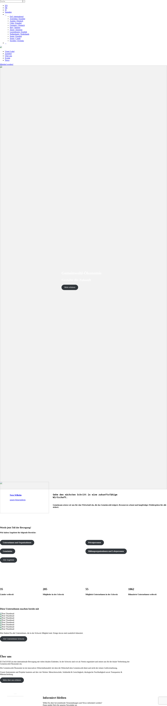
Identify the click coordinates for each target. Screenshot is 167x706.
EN (6, 6)
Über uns (8, 56)
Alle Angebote (8, 560)
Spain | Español (16, 36)
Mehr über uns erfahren (12, 680)
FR (6, 8)
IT (6, 10)
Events (7, 58)
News (7, 60)
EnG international (16, 16)
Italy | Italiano (15, 27)
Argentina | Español (17, 19)
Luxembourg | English (18, 32)
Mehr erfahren (69, 287)
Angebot (8, 54)
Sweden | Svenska (17, 41)
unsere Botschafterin (18, 500)
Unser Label (9, 51)
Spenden (8, 12)
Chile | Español (16, 23)
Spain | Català (15, 38)
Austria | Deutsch (16, 21)
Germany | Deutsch (17, 25)
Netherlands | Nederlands (19, 34)
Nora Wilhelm (16, 495)
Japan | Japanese (16, 30)
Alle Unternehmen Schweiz (13, 639)
